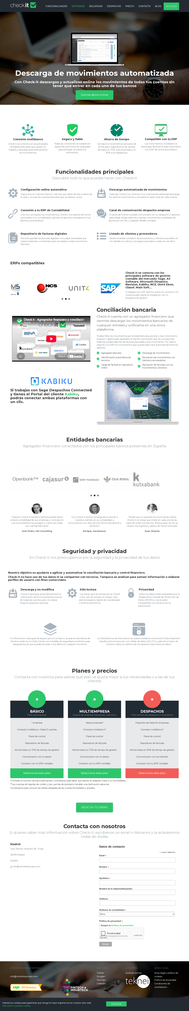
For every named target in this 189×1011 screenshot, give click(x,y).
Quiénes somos (134, 973)
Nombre (104, 866)
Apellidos (105, 878)
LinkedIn (101, 983)
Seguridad (96, 6)
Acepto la (117, 925)
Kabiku (71, 394)
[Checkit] (23, 3)
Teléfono (103, 899)
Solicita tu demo (94, 86)
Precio (129, 6)
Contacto (145, 6)
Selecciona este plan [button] (37, 773)
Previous (10, 68)
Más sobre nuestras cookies (16, 1006)
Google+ (101, 976)
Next (178, 68)
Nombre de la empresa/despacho (115, 888)
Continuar (116, 1004)
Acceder (171, 6)
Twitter (100, 973)
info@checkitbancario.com (24, 976)
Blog (158, 6)
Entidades (78, 6)
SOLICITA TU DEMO (94, 807)
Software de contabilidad (112, 910)
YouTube (101, 980)
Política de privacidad (122, 925)
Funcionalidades (56, 6)
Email (102, 855)
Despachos (114, 6)
